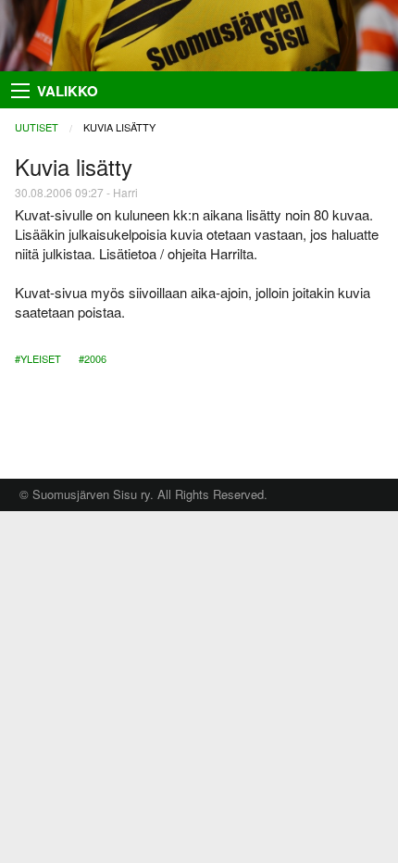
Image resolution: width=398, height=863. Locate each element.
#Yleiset (38, 358)
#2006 (92, 358)
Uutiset (36, 126)
